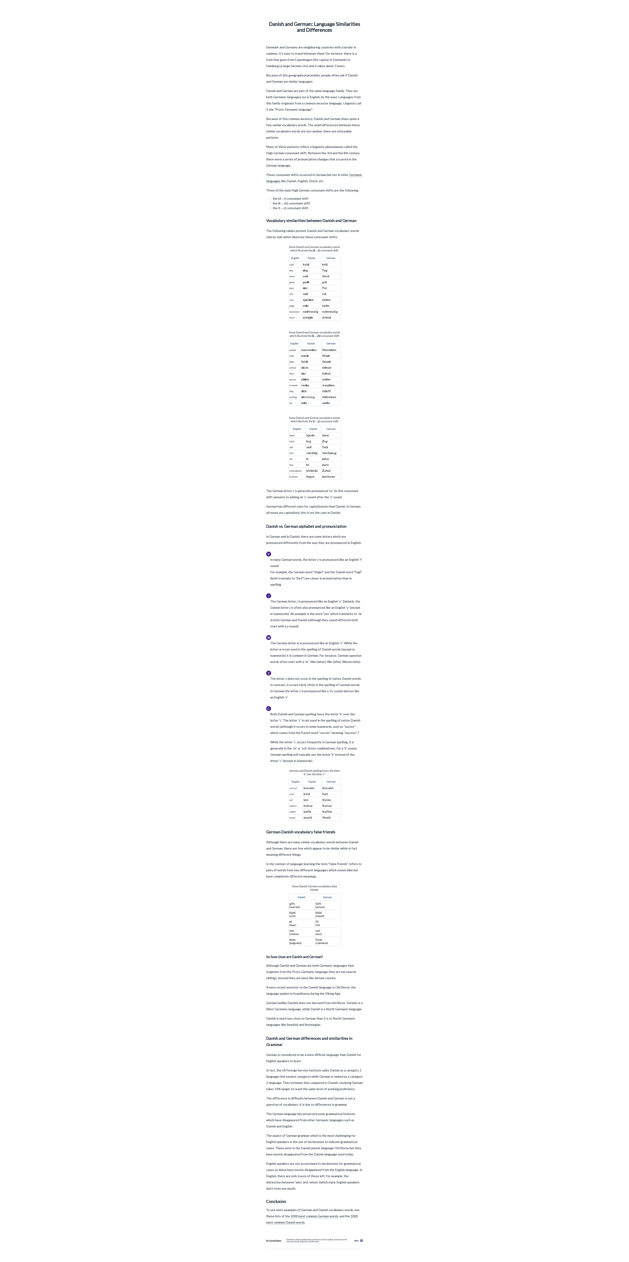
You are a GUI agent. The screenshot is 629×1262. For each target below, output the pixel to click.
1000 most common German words (314, 1216)
